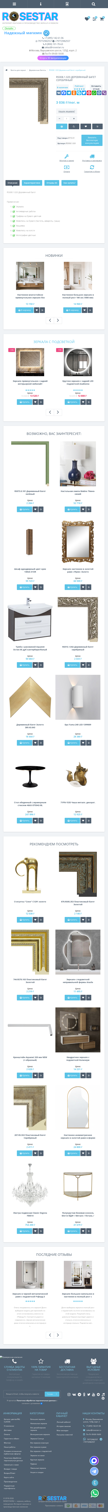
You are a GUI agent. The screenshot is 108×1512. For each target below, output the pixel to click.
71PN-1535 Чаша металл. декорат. (78, 802)
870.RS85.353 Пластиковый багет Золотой (78, 903)
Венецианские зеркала (40, 1434)
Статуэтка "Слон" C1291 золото (30, 901)
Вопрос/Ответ (9, 1473)
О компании (9, 1426)
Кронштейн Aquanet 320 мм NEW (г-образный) (30, 1058)
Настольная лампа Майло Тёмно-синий (78, 492)
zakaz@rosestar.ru (54, 47)
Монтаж (7, 1443)
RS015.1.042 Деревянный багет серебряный (78, 648)
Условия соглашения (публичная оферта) (13, 1452)
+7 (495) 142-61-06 (54, 37)
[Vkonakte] (73, 1394)
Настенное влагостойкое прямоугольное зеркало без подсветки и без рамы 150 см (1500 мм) (30, 296)
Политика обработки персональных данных (13, 1459)
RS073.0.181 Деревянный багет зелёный (30, 492)
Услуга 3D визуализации (53, 58)
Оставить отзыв (96, 87)
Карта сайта (9, 1477)
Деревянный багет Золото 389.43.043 (30, 726)
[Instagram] (68, 1394)
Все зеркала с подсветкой (41, 1451)
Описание (12, 182)
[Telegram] (94, 1471)
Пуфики (33, 1464)
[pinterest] (102, 1398)
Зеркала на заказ (37, 1455)
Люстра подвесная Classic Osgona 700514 (30, 1214)
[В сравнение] (97, 126)
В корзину (26, 310)
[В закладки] (85, 126)
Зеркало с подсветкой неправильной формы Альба (78, 981)
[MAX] (94, 1460)
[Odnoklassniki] (83, 1394)
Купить (25, 402)
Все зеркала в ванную (39, 1443)
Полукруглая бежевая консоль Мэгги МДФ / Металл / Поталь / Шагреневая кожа (78, 1214)
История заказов (64, 1426)
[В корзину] (61, 126)
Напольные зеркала (38, 1423)
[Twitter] (88, 1394)
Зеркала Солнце (37, 1438)
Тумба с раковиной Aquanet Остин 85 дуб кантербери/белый (30, 648)
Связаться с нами (11, 1465)
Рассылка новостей (65, 1434)
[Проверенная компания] (11, 1357)
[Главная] (6, 70)
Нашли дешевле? (66, 111)
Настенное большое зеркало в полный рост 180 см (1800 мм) (78, 296)
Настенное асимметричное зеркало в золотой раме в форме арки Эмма (78, 1136)
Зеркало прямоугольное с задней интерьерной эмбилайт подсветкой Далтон (30, 382)
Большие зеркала (37, 1419)
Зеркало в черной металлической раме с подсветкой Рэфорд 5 (30, 1295)
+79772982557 (62, 41)
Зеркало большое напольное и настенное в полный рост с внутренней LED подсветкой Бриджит (78, 1295)
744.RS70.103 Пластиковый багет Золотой (30, 981)
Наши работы (9, 1447)
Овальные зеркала (38, 1468)
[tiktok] (102, 1394)
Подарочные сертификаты (9, 1487)
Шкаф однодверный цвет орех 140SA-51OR (30, 570)
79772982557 (44, 41)
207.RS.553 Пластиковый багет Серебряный (30, 1136)
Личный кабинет (64, 1422)
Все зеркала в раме (38, 1447)
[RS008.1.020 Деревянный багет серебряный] (28, 101)
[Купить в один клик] (73, 126)
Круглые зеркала (37, 1459)
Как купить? (69, 182)
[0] (87, 20)
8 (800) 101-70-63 (54, 44)
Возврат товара (10, 1469)
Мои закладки (62, 1430)
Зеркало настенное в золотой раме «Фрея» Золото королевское (78, 570)
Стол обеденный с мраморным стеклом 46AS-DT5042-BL (30, 804)
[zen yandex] (97, 1394)
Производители (10, 1481)
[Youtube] (93, 1394)
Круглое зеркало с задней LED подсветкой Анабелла (77, 382)
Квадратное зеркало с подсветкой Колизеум (77, 1058)
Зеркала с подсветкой (54, 341)
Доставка (8, 1430)
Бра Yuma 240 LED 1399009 (78, 724)
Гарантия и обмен (11, 1438)
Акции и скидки (36, 1472)
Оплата (7, 1434)
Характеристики (32, 182)
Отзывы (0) (52, 182)
